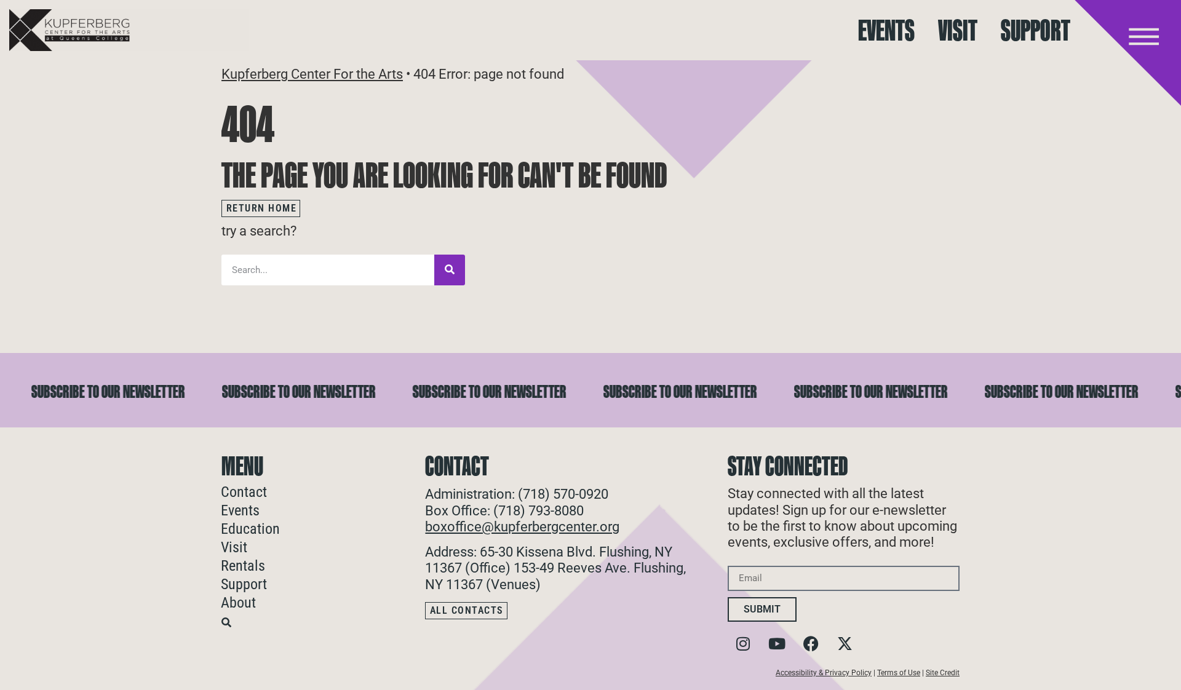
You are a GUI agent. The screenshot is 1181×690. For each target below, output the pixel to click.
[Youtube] (776, 643)
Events (886, 30)
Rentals (243, 566)
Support (1035, 30)
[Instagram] (743, 643)
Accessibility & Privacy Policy (824, 672)
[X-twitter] (844, 643)
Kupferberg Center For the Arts (312, 74)
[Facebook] (810, 643)
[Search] (449, 270)
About (238, 603)
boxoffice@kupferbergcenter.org (522, 526)
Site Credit (943, 672)
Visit (957, 30)
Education (250, 529)
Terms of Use (898, 672)
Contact (244, 492)
